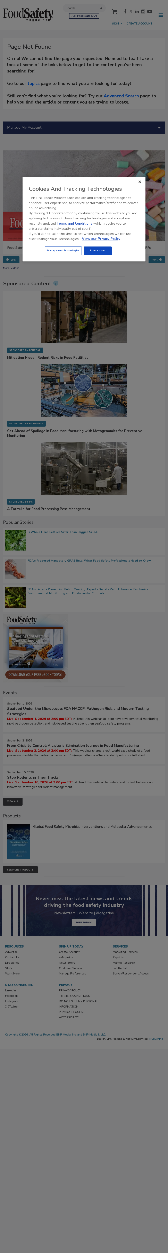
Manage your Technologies (63, 250)
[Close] (139, 181)
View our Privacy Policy (101, 238)
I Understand (98, 250)
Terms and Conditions (74, 223)
